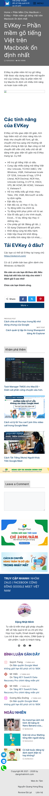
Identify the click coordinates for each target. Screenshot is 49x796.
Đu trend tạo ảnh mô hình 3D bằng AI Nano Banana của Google (33, 724)
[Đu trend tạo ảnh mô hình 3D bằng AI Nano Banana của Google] (12, 724)
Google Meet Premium (14, 397)
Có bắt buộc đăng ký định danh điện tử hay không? (33, 752)
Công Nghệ (10, 359)
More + (28, 305)
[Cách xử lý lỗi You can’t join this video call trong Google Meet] (24, 406)
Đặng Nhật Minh (24, 621)
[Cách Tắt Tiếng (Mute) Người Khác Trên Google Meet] (24, 442)
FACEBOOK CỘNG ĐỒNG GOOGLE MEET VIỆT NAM (21, 586)
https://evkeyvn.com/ (15, 256)
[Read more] (24, 470)
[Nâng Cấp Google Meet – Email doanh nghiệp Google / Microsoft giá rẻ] (7, 3)
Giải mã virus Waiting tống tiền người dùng (34, 736)
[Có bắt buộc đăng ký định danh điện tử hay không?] (12, 754)
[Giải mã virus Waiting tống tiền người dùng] (12, 739)
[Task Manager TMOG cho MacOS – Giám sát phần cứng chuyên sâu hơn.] (24, 369)
